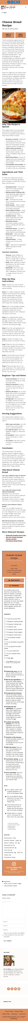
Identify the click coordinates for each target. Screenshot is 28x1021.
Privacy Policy (19, 1011)
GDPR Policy (6, 1014)
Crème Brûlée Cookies (10, 885)
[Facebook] (8, 2)
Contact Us (22, 1014)
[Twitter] (18, 2)
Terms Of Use (9, 1011)
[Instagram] (12, 2)
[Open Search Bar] (25, 7)
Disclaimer (14, 1014)
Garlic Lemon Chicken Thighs (12, 883)
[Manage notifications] (24, 1018)
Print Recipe (20, 35)
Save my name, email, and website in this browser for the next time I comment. (14, 934)
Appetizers (7, 881)
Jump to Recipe (8, 35)
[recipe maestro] (8, 7)
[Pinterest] (15, 2)
